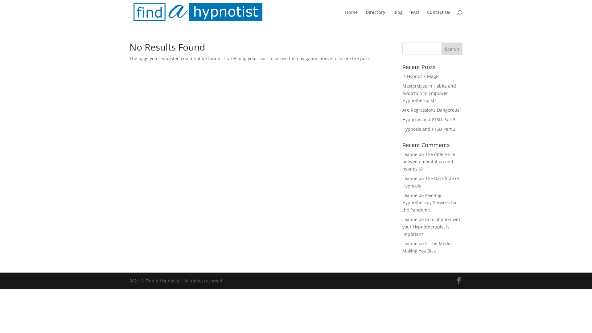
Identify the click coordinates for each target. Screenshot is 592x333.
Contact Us (438, 12)
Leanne (409, 154)
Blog (398, 12)
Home (351, 12)
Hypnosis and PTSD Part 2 (428, 129)
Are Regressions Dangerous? (431, 110)
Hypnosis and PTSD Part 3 (428, 119)
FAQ (415, 12)
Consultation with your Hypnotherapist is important (432, 226)
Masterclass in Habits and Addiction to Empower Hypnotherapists (429, 93)
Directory (375, 12)
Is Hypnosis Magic (420, 76)
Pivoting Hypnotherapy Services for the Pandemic (429, 202)
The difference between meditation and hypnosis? (428, 161)
